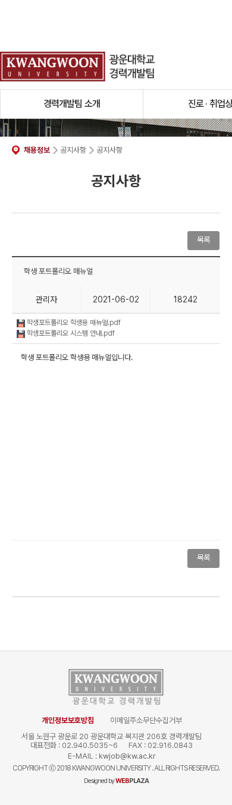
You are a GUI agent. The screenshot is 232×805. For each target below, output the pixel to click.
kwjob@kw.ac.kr (127, 756)
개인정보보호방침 (68, 720)
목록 (203, 557)
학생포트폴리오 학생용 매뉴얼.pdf (73, 322)
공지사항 (73, 150)
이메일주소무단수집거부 (146, 720)
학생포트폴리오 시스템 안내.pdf (70, 333)
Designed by (116, 781)
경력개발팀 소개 (72, 103)
